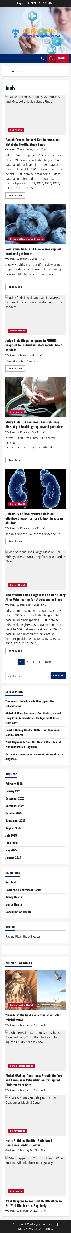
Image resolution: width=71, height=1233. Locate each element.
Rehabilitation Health (18, 912)
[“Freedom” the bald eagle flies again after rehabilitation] (35, 990)
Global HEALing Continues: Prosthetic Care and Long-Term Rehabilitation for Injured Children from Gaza (33, 718)
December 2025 (14, 798)
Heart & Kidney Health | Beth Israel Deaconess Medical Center (28, 1142)
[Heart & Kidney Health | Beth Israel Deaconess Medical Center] (35, 1115)
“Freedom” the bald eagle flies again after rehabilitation (33, 1017)
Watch (62, 58)
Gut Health (16, 129)
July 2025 (11, 835)
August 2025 (13, 828)
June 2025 (11, 843)
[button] (6, 58)
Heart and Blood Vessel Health (26, 239)
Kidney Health (17, 503)
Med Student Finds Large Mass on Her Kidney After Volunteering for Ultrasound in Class (35, 570)
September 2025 (15, 820)
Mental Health (17, 330)
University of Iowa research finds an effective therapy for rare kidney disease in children (35, 489)
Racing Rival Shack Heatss (23, 936)
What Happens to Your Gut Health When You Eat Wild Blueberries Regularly (33, 744)
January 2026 (13, 791)
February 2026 (14, 783)
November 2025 (14, 806)
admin (11, 149)
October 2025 (13, 813)
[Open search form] (42, 58)
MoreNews (25, 1229)
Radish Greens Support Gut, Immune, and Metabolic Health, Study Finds (35, 115)
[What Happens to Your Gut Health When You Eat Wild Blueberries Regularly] (35, 1176)
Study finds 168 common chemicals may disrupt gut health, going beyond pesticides (35, 397)
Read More (16, 196)
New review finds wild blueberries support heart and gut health (35, 224)
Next (48, 662)
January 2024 (13, 857)
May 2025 (11, 850)
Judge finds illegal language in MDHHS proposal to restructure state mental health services (35, 315)
